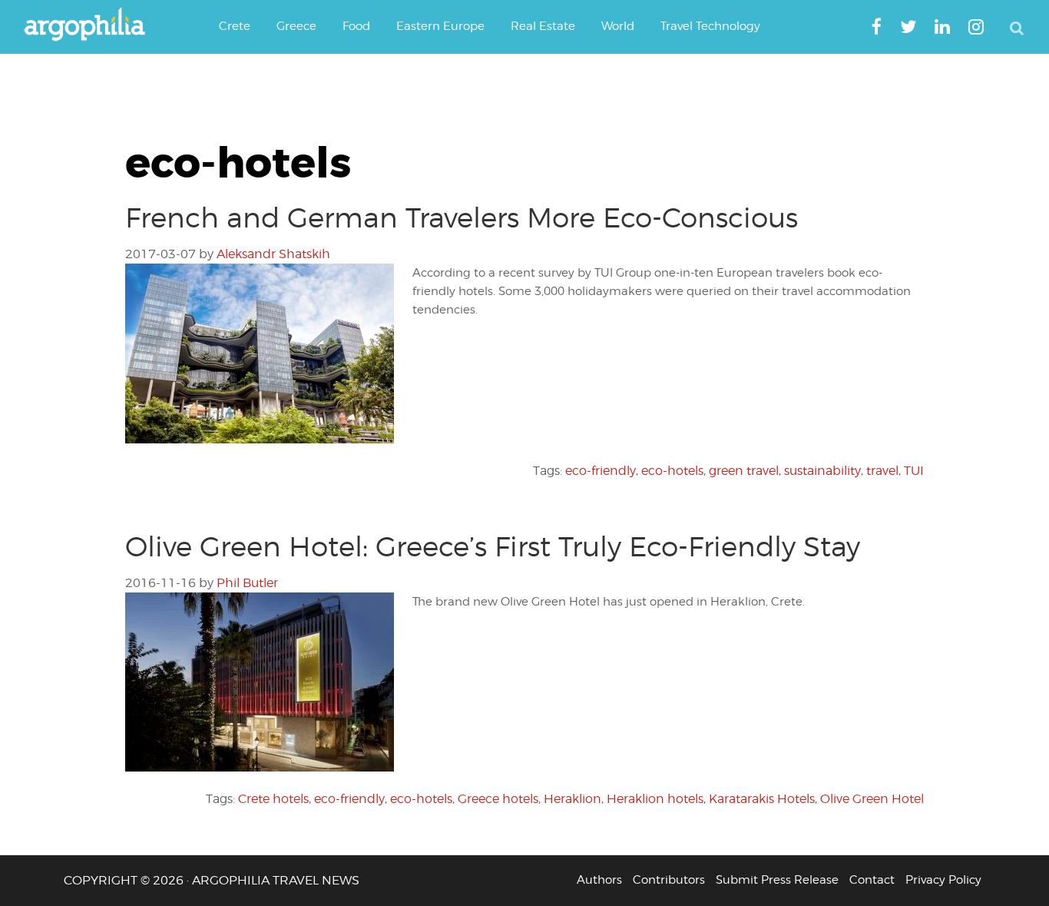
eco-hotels (672, 470)
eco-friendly (600, 470)
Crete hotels (273, 799)
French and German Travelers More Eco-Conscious (461, 217)
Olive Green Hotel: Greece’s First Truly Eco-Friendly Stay (492, 546)
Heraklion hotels (655, 799)
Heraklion (572, 799)
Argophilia (92, 25)
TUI (914, 470)
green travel (744, 470)
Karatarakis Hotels (762, 799)
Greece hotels (498, 799)
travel (882, 470)
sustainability (822, 470)
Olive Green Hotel (872, 799)
